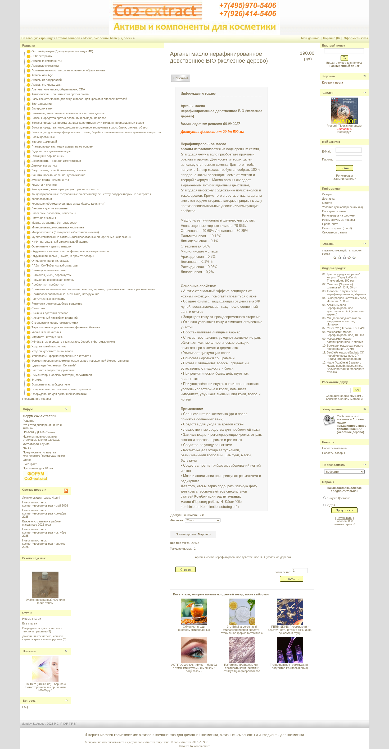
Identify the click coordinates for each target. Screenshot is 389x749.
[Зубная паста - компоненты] (28, 179)
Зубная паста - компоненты (50, 179)
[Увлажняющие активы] (28, 332)
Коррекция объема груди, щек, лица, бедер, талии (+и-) (68, 203)
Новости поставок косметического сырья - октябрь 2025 (44, 532)
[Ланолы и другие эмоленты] (28, 208)
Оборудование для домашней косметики (59, 394)
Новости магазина (334, 448)
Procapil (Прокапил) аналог (345, 125)
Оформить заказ (356, 38)
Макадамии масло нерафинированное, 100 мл (345, 333)
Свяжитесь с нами (334, 232)
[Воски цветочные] (28, 137)
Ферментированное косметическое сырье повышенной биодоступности (80, 360)
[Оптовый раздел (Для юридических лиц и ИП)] (28, 51)
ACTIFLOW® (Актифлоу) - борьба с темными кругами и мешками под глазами (194, 668)
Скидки (328, 92)
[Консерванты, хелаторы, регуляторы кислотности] (28, 189)
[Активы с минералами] (28, 84)
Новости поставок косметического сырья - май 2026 (45, 504)
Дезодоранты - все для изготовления (56, 160)
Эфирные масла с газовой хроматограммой (61, 389)
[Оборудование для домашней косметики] (28, 394)
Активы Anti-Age (42, 75)
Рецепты (28, 420)
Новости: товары (333, 452)
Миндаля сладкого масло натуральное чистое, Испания (344, 321)
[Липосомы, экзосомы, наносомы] (28, 213)
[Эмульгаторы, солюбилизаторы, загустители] (28, 374)
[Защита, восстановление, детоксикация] (28, 175)
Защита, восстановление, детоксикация (58, 175)
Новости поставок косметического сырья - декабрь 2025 (44, 513)
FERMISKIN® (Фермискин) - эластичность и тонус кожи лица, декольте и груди (290, 630)
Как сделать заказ (334, 211)
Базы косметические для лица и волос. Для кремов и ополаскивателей (79, 98)
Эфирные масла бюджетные (50, 384)
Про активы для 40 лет (38, 468)
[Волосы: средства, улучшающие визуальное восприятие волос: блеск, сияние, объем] (28, 127)
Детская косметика (44, 165)
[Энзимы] (28, 379)
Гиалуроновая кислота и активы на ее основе (62, 146)
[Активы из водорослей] (28, 79)
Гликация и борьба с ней (47, 156)
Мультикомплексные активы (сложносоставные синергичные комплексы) (81, 236)
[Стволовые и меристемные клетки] (28, 322)
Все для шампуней (44, 141)
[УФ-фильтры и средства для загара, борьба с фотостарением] (28, 341)
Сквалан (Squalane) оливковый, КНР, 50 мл (342, 286)
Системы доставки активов (49, 313)
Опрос (27, 459)
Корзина (329, 76)
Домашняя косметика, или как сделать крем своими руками (42, 638)
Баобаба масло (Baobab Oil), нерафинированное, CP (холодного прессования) (346, 355)
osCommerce (202, 745)
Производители (334, 464)
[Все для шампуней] (28, 141)
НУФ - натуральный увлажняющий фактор (59, 241)
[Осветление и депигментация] (28, 246)
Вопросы (29, 700)
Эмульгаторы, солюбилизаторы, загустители (61, 374)
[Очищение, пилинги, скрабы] (28, 260)
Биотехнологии (41, 103)
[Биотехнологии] (28, 103)
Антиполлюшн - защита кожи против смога (60, 94)
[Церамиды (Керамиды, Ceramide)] (28, 365)
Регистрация (344, 175)
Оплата (327, 202)
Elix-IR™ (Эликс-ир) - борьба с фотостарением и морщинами (45, 685)
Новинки (29, 651)
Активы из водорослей (46, 79)
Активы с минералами (46, 84)
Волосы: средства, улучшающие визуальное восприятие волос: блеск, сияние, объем (89, 127)
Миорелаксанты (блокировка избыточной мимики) (65, 232)
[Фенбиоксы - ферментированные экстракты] (28, 355)
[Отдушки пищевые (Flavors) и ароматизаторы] (28, 256)
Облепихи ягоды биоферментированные (194, 628)
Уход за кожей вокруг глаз (48, 346)
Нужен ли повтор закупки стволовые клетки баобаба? (41, 438)
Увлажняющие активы (46, 332)
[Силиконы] (28, 308)
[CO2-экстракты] (28, 56)
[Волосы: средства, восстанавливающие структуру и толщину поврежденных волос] (28, 122)
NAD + (27, 448)
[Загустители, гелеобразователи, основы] (28, 170)
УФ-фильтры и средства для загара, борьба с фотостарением (73, 341)
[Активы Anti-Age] (28, 75)
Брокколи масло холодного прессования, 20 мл (345, 347)
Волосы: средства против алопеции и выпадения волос (68, 118)
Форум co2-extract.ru (39, 416)
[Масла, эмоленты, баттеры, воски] (28, 222)
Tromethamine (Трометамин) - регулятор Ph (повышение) (290, 666)
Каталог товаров (68, 38)
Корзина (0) (331, 38)
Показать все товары (36, 398)
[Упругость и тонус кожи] (28, 336)
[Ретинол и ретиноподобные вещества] (28, 303)
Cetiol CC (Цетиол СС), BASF (346, 328)
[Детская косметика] (28, 165)
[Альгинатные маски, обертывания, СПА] (28, 89)
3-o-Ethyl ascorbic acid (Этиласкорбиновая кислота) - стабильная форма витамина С (242, 630)
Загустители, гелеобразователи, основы (58, 170)
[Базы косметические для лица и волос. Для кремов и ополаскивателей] (28, 98)
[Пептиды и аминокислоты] (28, 270)
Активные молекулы (45, 65)
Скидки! (327, 194)
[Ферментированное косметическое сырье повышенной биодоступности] (28, 360)
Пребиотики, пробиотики (47, 284)
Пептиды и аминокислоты (48, 270)
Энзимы (36, 379)
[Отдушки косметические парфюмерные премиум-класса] (28, 251)
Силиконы (38, 308)
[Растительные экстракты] (28, 298)
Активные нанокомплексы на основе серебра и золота (68, 70)
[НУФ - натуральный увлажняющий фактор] (28, 241)
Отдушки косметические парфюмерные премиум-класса (70, 251)
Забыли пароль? (344, 178)
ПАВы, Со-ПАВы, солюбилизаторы (54, 265)
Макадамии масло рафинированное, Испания (345, 340)
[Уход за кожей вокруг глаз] (28, 346)
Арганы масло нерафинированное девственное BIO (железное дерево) (243, 557)
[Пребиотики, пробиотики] (28, 284)
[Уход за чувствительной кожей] (28, 351)
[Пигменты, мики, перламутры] (28, 275)
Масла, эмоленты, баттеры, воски (107, 38)
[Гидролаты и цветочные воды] (28, 151)
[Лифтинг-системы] (28, 217)
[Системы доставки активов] (28, 313)
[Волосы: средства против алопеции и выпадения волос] (28, 118)
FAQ (25, 707)
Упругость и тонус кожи (47, 336)
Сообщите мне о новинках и (351, 424)
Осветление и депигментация (51, 246)
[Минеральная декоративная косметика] (28, 227)
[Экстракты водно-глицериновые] (28, 370)
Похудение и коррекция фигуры (52, 279)
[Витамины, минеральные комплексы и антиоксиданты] (28, 113)
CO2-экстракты (41, 56)
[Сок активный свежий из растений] (28, 317)
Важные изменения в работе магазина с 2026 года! (41, 523)
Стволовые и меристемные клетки (54, 322)
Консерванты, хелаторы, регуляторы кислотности (64, 189)
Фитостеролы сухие (36, 443)
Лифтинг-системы (43, 217)
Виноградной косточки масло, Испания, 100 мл (347, 299)
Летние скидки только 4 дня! (41, 497)
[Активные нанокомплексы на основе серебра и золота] (28, 70)
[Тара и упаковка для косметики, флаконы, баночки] (28, 327)
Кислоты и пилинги (44, 184)
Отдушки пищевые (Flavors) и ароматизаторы (62, 256)
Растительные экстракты (48, 298)
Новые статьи (31, 618)
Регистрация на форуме (338, 215)
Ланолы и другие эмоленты (49, 208)
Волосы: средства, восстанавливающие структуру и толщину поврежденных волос (87, 122)
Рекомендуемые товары (338, 219)
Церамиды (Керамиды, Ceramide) (53, 365)
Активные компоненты (46, 60)
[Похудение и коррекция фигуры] (28, 279)
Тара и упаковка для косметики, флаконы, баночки (65, 327)
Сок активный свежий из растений (54, 317)
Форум (28, 409)
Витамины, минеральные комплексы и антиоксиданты (68, 113)
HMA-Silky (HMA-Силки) (39, 432)
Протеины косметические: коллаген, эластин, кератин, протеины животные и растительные (93, 289)
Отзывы (328, 243)
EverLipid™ (30, 464)
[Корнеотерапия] (28, 198)
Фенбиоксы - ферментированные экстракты (61, 355)
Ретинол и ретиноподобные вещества (56, 303)
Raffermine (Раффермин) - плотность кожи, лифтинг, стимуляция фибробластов (242, 668)
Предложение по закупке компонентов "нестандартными (44, 454)
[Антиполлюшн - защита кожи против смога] (28, 94)
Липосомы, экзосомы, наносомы (53, 213)
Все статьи (29, 623)
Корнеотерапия (41, 198)
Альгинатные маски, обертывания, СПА (58, 89)
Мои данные (310, 38)
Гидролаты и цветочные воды (51, 151)
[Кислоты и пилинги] (28, 184)
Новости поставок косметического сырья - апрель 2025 (43, 543)
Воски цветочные (43, 137)
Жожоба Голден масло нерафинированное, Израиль (346, 293)
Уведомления (332, 409)
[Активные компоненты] (28, 60)
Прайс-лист (330, 224)
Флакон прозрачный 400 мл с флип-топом (45, 599)
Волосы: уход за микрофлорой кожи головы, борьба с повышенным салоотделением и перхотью (96, 132)
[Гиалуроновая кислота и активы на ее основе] (28, 146)
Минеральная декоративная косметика (57, 227)
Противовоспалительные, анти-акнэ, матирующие (65, 294)
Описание (180, 78)
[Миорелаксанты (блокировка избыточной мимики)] (28, 232)
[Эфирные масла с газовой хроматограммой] (28, 389)
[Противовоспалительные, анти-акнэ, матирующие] (28, 294)
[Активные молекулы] (28, 65)
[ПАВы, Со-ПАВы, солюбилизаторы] (28, 265)
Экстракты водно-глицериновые (53, 370)
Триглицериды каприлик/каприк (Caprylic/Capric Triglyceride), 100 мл (343, 277)
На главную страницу (37, 38)
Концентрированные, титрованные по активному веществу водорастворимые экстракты (91, 194)
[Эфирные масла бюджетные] (28, 384)
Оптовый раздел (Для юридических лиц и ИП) (62, 51)
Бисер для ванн (41, 108)
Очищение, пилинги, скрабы (50, 260)
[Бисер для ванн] (28, 108)
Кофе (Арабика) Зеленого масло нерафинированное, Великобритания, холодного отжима (345, 367)
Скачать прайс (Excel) (337, 228)
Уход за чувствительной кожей (52, 351)
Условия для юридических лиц (342, 207)
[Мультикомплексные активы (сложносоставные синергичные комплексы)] (28, 236)
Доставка (328, 198)
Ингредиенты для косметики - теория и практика (42, 630)
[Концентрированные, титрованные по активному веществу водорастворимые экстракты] (28, 194)
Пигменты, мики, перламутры (51, 275)
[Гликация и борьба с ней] (28, 156)
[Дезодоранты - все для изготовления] (28, 160)
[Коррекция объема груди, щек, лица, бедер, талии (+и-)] (28, 203)
